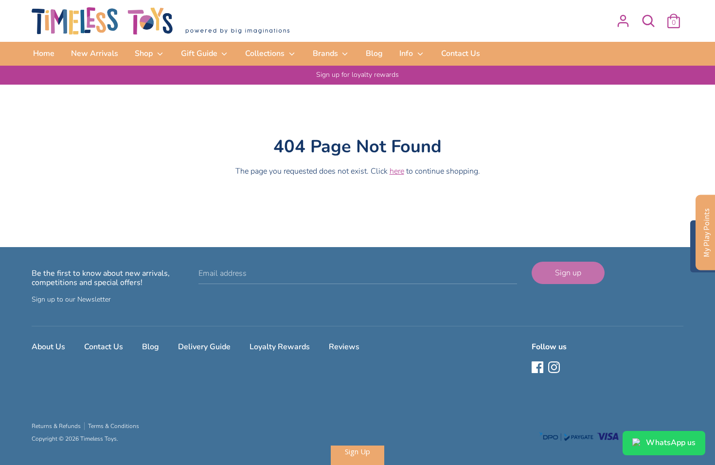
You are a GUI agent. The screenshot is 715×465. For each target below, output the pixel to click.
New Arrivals (94, 53)
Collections (265, 53)
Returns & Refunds (56, 426)
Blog (374, 53)
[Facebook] (538, 368)
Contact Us (460, 53)
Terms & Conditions (113, 426)
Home (43, 53)
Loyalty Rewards (280, 346)
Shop (145, 53)
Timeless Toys (98, 439)
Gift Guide (200, 53)
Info (407, 53)
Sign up (568, 273)
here (397, 171)
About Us (48, 346)
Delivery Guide (204, 346)
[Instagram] (555, 368)
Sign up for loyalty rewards (357, 74)
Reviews (344, 346)
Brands (326, 53)
